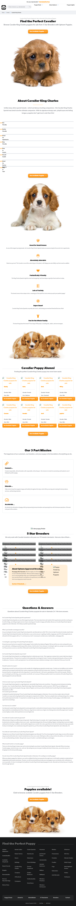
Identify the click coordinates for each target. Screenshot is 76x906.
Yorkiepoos (67, 877)
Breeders (55, 897)
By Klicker (48, 903)
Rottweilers (55, 870)
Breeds (8, 12)
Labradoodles (43, 860)
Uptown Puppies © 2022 (31, 903)
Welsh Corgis (67, 862)
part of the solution (12, 509)
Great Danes (30, 883)
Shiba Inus (67, 849)
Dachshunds (30, 853)
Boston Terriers (18, 853)
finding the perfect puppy (11, 473)
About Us (20, 897)
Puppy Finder (37, 5)
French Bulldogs (31, 862)
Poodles (54, 862)
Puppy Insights (71, 5)
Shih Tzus (66, 853)
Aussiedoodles (6, 855)
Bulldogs (17, 862)
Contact (67, 897)
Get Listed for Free (44, 2)
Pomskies (54, 858)
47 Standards (44, 897)
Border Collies (18, 849)
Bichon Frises (5, 885)
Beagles (4, 870)
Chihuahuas (18, 877)
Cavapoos (17, 872)
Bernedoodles (6, 874)
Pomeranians (55, 853)
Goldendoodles (31, 879)
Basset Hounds (6, 866)
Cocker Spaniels (31, 849)
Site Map (41, 903)
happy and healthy (25, 489)
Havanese (42, 849)
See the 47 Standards (18, 584)
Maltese (41, 870)
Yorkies (66, 872)
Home (3, 12)
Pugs (53, 866)
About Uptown (53, 5)
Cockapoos (18, 881)
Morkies (54, 849)
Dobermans (30, 858)
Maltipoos (42, 874)
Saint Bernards (55, 875)
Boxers (16, 858)
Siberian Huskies (68, 858)
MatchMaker (32, 897)
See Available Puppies (37, 31)
